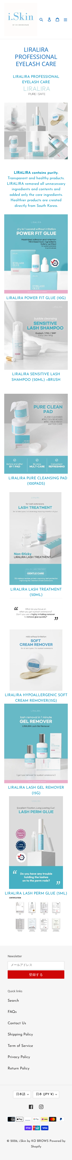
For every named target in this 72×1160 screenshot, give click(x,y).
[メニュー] (65, 19)
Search (13, 1001)
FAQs (12, 1012)
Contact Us (17, 1023)
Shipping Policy (20, 1034)
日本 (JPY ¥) (45, 1094)
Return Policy (18, 1068)
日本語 (20, 1094)
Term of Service (20, 1046)
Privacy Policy (19, 1057)
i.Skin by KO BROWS (33, 1141)
